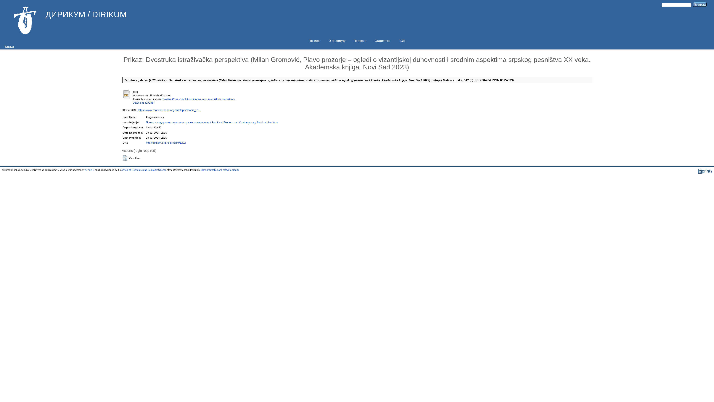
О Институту (337, 40)
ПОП (401, 40)
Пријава (9, 46)
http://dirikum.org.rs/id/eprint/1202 (166, 142)
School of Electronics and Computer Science (143, 170)
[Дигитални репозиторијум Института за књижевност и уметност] (25, 20)
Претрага (360, 40)
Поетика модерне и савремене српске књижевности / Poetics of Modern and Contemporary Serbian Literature (212, 122)
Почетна (314, 40)
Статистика (382, 40)
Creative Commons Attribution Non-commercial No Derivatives (198, 99)
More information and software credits (220, 170)
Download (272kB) (144, 102)
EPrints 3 (89, 170)
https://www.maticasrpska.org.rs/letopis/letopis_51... (169, 110)
